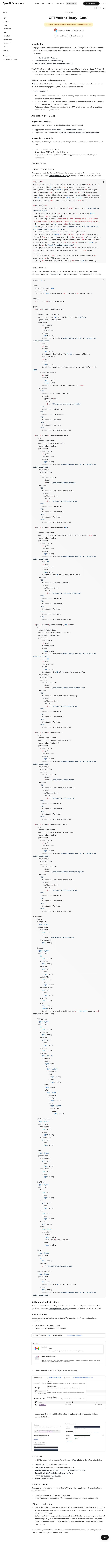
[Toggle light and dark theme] (102, 3)
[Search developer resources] (106, 3)
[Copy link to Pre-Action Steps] (48, 1314)
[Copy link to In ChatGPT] (44, 1456)
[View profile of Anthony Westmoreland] (55, 30)
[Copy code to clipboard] (104, 182)
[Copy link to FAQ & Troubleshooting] (54, 1504)
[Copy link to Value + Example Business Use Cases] (66, 80)
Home (37, 3)
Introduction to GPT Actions (46, 58)
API (43, 3)
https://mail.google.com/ (50, 1476)
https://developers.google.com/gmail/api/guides (80, 132)
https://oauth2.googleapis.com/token (59, 1473)
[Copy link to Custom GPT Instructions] (56, 169)
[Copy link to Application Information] (57, 115)
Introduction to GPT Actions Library (49, 61)
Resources (70, 3)
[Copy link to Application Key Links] (52, 121)
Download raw (76, 36)
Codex (49, 3)
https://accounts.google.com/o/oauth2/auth (67, 1470)
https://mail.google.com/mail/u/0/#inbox (68, 130)
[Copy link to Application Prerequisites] (56, 138)
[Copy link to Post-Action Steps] (49, 1484)
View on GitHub (61, 36)
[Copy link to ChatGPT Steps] (49, 163)
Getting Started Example (59, 176)
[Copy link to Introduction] (46, 44)
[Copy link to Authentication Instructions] (61, 1302)
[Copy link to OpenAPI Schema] (49, 268)
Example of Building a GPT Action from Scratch (54, 63)
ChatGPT (59, 3)
